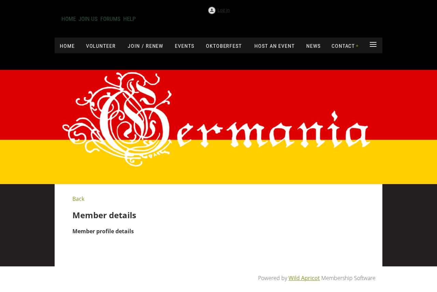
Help (129, 18)
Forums (110, 18)
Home (68, 18)
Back (78, 199)
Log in (223, 10)
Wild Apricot (304, 278)
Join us (88, 18)
